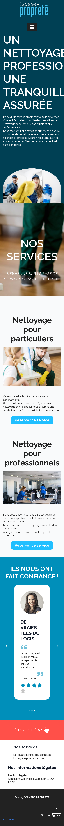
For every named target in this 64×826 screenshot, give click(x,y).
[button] (6, 646)
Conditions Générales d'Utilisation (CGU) (31, 778)
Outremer (9, 819)
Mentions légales (17, 775)
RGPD (11, 782)
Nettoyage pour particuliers (29, 758)
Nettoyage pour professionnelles (32, 754)
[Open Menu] (32, 27)
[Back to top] (56, 809)
